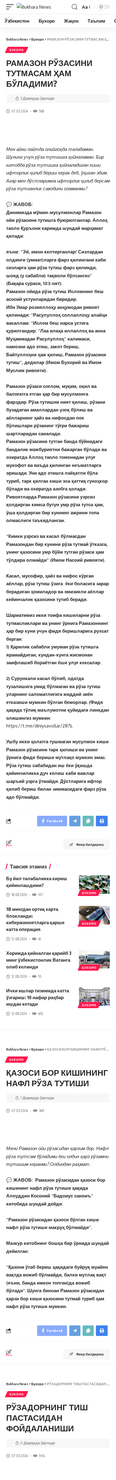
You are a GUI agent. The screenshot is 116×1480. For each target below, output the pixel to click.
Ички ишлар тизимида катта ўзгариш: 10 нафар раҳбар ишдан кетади (37, 997)
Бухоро (16, 50)
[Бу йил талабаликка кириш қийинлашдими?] (94, 884)
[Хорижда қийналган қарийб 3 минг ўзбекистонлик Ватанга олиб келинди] (94, 959)
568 (41, 111)
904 (42, 1455)
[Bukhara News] (34, 7)
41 (39, 939)
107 (40, 894)
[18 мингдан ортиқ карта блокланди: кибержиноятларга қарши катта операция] (94, 915)
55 (39, 976)
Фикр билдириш (90, 844)
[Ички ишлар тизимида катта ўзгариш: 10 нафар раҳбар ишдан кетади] (94, 996)
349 (41, 1110)
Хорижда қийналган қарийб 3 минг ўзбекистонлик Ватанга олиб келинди (38, 959)
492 (40, 1013)
